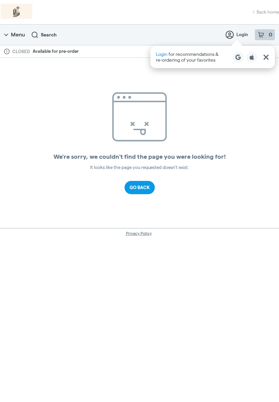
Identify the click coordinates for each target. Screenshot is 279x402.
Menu (18, 34)
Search (48, 34)
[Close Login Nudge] (266, 57)
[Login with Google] (238, 57)
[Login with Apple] (251, 57)
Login (242, 34)
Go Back (140, 187)
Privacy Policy (139, 233)
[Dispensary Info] (7, 51)
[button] (212, 57)
